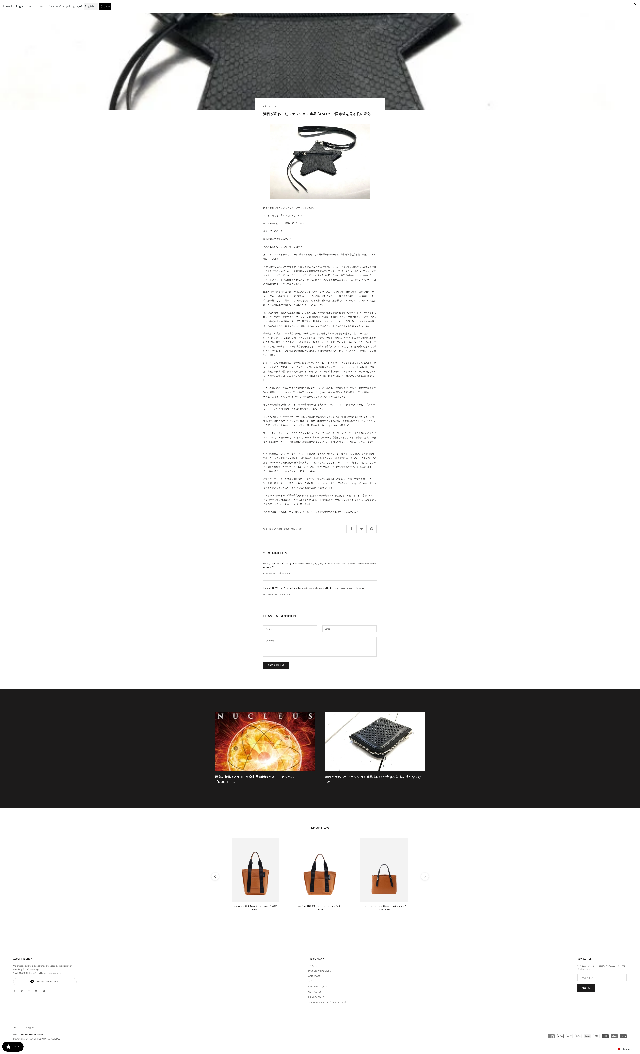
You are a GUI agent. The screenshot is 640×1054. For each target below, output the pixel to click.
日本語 (28, 1028)
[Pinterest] (36, 990)
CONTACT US (315, 992)
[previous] (215, 876)
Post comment (276, 665)
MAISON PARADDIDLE (319, 971)
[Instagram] (29, 990)
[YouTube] (44, 990)
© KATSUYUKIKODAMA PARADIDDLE (29, 1035)
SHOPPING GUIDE (317, 986)
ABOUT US (313, 965)
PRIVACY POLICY (317, 997)
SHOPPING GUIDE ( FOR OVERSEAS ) (327, 1002)
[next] (424, 876)
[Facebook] (14, 990)
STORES (312, 981)
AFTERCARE (314, 976)
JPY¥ (15, 1028)
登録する (586, 988)
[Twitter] (22, 990)
